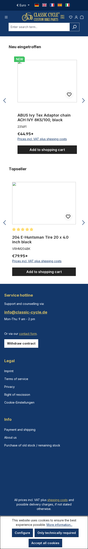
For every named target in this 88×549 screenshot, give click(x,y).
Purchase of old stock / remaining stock (32, 445)
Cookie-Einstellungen (19, 402)
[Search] (74, 27)
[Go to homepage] (43, 16)
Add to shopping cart (47, 150)
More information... (59, 524)
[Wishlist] (71, 16)
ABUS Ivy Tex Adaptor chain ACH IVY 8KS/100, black (44, 117)
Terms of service (16, 379)
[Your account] (76, 16)
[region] (44, 101)
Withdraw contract (21, 343)
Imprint (8, 371)
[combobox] (39, 27)
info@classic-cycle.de (25, 312)
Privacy (9, 387)
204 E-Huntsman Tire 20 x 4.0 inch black (40, 239)
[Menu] (6, 16)
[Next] (83, 101)
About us (10, 437)
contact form (28, 333)
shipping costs (57, 500)
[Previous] (4, 101)
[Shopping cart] (82, 16)
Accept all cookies (45, 543)
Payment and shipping (19, 429)
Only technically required (56, 533)
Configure (22, 533)
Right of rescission (17, 394)
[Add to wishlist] (69, 94)
